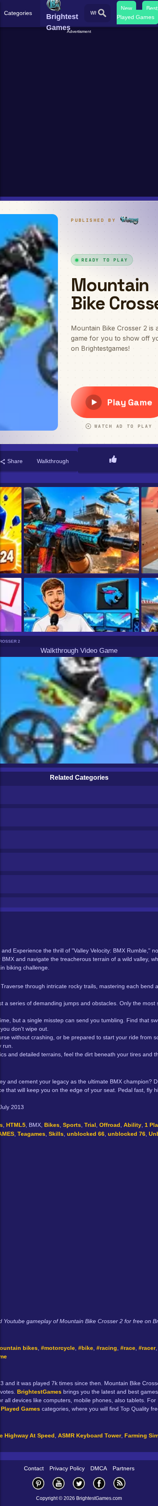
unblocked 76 (126, 1134)
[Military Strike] (81, 531)
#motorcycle (58, 1348)
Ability (132, 1125)
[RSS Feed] (119, 1483)
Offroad (109, 1125)
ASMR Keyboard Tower (89, 1435)
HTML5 (16, 1125)
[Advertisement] (79, 114)
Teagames (31, 1134)
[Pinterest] (38, 1483)
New (126, 8)
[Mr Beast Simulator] (81, 621)
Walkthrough (53, 461)
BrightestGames (39, 1391)
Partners (124, 1468)
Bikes (52, 1125)
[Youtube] (58, 1483)
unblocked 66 (86, 1134)
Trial (90, 1125)
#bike (85, 1348)
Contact (34, 1468)
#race (127, 1348)
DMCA (98, 1468)
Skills (56, 1134)
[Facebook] (99, 1483)
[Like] (113, 459)
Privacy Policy (67, 1468)
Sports (72, 1125)
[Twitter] (79, 1483)
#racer (147, 1348)
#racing (106, 1348)
